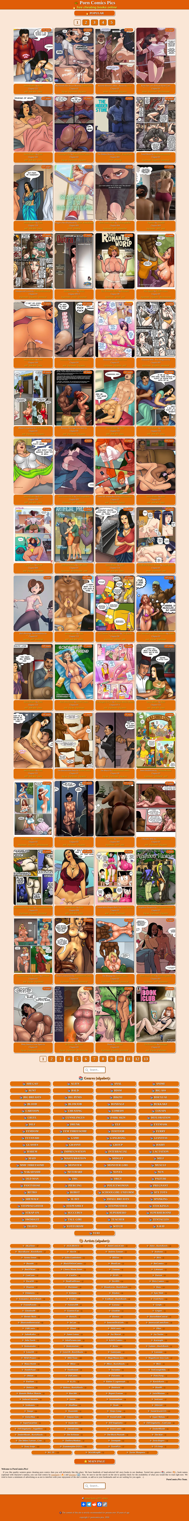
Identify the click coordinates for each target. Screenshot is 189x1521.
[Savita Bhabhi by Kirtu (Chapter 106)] (33, 356)
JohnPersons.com (163, 839)
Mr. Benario (70, 1044)
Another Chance (70, 291)
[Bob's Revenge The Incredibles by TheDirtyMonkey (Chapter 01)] (33, 630)
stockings (39, 639)
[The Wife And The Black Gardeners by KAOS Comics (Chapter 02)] (155, 630)
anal (64, 365)
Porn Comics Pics (97, 2)
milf (26, 91)
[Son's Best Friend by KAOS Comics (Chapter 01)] (74, 699)
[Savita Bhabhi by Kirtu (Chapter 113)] (33, 699)
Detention (64, 359)
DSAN (39, 565)
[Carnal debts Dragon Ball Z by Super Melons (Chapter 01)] (115, 904)
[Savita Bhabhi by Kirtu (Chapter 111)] (115, 425)
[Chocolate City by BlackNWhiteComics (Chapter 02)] (74, 151)
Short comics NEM (106, 223)
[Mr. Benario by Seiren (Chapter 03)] (74, 1041)
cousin (74, 297)
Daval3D (160, 223)
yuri (123, 297)
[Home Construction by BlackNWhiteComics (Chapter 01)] (74, 973)
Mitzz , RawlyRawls (85, 223)
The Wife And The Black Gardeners (152, 633)
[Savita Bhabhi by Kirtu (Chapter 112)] (74, 630)
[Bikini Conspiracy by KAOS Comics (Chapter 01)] (33, 425)
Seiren (82, 291)
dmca (105, 1498)
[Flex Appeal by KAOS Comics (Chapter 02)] (33, 836)
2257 (99, 1498)
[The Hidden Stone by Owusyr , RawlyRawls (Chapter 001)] (115, 151)
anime (105, 91)
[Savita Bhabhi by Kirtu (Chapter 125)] (33, 82)
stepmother (122, 228)
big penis (82, 91)
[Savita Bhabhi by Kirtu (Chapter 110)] (33, 219)
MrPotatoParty (126, 496)
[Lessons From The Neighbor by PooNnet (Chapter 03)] (33, 973)
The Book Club (150, 1044)
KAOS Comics (162, 291)
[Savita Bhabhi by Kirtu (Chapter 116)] (155, 425)
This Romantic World (109, 291)
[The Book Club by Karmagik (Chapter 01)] (155, 1041)
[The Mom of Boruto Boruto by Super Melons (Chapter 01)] (155, 562)
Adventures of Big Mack (23, 907)
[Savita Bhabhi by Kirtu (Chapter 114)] (115, 562)
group (117, 297)
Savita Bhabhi (29, 86)
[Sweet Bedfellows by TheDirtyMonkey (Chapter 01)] (155, 767)
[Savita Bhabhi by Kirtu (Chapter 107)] (155, 493)
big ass (64, 91)
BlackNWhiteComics (81, 154)
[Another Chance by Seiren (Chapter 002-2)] (74, 288)
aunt (163, 228)
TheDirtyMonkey (164, 770)
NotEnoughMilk (124, 223)
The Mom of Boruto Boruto (149, 565)
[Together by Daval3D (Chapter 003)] (155, 219)
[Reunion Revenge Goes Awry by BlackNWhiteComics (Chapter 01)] (74, 425)
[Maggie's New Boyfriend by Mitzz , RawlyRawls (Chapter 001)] (74, 219)
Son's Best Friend (67, 702)
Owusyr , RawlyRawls (123, 154)
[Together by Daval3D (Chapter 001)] (115, 836)
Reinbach (125, 291)
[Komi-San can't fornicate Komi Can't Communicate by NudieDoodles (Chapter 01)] (155, 82)
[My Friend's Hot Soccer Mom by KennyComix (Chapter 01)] (74, 82)
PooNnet (45, 976)
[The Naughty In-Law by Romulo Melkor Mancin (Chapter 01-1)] (115, 699)
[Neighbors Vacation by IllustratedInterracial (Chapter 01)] (155, 904)
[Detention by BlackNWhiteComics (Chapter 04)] (74, 356)
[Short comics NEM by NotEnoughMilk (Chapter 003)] (74, 493)
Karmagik (163, 1044)
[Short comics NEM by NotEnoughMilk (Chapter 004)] (115, 219)
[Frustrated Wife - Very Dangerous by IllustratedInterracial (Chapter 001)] (155, 356)
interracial (165, 160)
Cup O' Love (29, 565)
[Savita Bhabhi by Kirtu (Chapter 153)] (155, 699)
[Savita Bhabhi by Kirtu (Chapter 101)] (33, 151)
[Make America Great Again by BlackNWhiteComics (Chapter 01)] (33, 1041)
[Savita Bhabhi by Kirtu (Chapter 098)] (74, 904)
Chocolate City (64, 154)
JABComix (82, 565)
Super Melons (168, 565)
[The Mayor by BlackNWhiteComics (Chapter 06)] (115, 767)
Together (150, 223)
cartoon (122, 502)
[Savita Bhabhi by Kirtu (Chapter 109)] (33, 493)
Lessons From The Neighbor (28, 976)
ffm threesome (164, 91)
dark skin (32, 91)
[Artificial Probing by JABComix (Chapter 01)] (74, 562)
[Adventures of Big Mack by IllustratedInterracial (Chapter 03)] (33, 904)
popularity (55, 1475)
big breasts (73, 91)
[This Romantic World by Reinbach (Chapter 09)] (115, 288)
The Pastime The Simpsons (109, 633)
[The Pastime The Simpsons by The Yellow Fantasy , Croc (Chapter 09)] (115, 630)
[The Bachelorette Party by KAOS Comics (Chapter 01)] (74, 767)
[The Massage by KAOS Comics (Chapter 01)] (115, 973)
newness (72, 1475)
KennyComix (87, 86)
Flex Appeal (148, 291)
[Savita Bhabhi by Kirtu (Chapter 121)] (33, 767)
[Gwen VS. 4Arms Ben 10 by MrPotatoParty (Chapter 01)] (115, 493)
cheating (118, 160)
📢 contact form (88, 1498)
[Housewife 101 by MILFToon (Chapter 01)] (115, 356)
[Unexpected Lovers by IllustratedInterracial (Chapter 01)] (33, 288)
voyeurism (82, 297)
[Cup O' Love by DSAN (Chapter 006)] (33, 562)
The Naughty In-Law (104, 702)
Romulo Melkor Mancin (125, 702)
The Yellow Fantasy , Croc (120, 634)
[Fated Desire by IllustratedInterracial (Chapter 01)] (155, 151)
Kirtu (40, 86)
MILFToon (122, 359)
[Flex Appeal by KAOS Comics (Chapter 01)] (155, 288)
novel (111, 160)
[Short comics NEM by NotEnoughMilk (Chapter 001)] (155, 973)
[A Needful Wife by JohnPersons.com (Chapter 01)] (155, 836)
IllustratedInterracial (162, 154)
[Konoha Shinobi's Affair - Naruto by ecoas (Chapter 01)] (115, 82)
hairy (40, 91)
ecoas (129, 86)
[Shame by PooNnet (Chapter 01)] (115, 1041)
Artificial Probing (68, 565)
